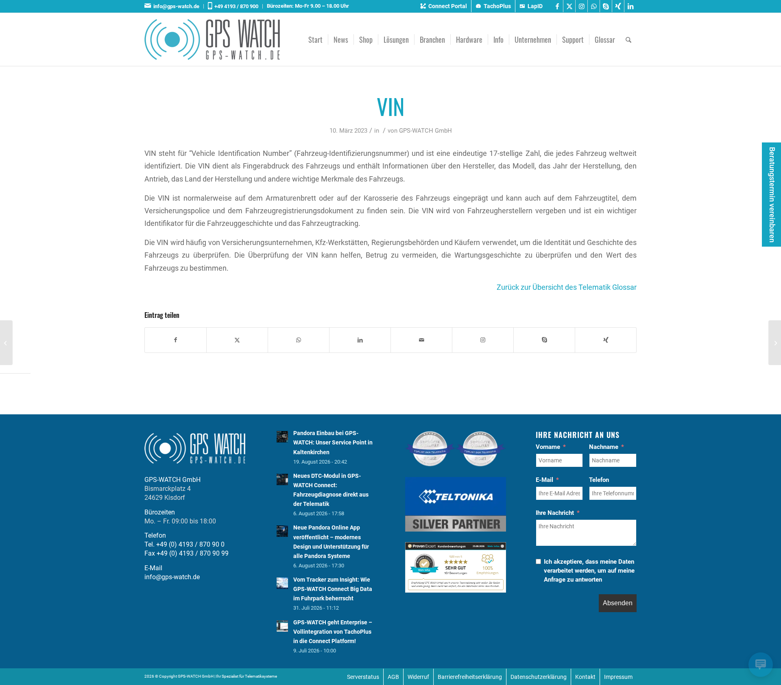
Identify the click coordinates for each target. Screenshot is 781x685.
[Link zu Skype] (606, 6)
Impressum (618, 677)
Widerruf (418, 677)
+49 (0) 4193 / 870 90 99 (193, 553)
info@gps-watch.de (175, 6)
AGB (393, 677)
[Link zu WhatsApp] (594, 6)
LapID (535, 6)
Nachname (603, 447)
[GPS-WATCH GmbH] (212, 39)
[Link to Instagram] (482, 340)
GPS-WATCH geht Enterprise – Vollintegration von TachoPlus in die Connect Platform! (332, 631)
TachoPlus (497, 6)
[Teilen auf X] (237, 340)
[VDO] (6, 342)
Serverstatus (363, 677)
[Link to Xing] (605, 340)
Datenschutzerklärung (538, 677)
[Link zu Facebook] (557, 6)
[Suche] (628, 39)
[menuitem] (174, 6)
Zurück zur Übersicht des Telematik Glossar (567, 287)
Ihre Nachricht (555, 512)
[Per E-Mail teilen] (421, 340)
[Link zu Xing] (618, 6)
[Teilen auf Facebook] (175, 340)
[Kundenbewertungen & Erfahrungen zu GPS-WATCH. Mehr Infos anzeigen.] (455, 590)
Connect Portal (447, 6)
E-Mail (544, 480)
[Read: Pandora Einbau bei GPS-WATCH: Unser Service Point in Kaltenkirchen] (282, 436)
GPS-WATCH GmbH (425, 130)
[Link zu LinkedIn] (630, 6)
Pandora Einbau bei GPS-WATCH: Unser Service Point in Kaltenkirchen (333, 442)
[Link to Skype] (544, 340)
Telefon (599, 480)
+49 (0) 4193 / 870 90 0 (190, 544)
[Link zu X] (569, 6)
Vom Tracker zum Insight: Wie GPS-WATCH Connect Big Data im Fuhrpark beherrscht (332, 589)
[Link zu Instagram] (581, 6)
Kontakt (585, 677)
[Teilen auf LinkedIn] (359, 340)
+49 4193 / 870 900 (235, 6)
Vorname (548, 447)
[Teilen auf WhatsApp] (298, 340)
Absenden (618, 603)
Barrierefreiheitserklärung (470, 677)
